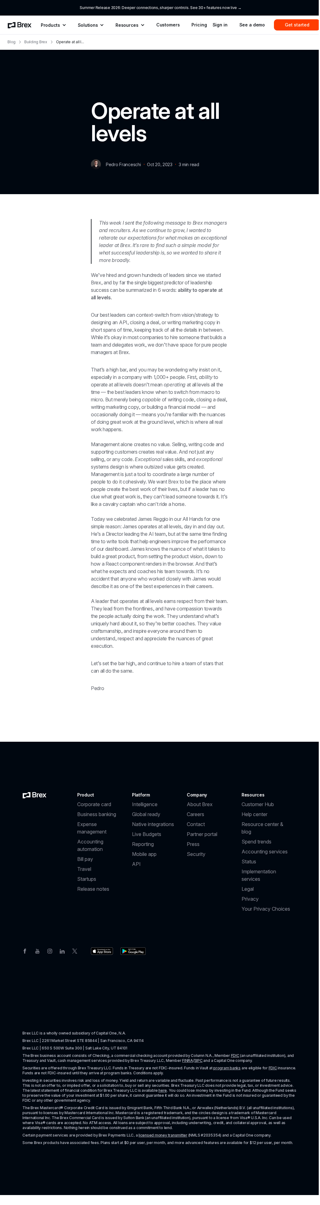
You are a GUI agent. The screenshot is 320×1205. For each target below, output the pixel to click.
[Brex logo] (34, 795)
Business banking (96, 814)
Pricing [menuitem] (199, 24)
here (162, 1090)
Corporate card (94, 804)
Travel (84, 869)
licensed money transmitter (163, 1135)
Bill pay (85, 859)
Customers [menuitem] (168, 24)
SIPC (198, 1060)
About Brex (200, 804)
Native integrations (153, 824)
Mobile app (144, 854)
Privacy (250, 899)
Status (249, 861)
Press (193, 844)
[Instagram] (49, 950)
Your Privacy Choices (266, 909)
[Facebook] (24, 950)
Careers (195, 814)
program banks (227, 1068)
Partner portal (202, 834)
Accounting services (265, 851)
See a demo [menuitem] (252, 24)
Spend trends (256, 841)
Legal (248, 889)
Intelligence (145, 804)
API (136, 864)
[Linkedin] (62, 950)
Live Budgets (146, 834)
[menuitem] (19, 24)
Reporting (143, 844)
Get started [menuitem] (297, 24)
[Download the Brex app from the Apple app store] (102, 951)
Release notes (93, 889)
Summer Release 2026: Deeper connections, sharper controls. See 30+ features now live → (160, 7)
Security (196, 854)
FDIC (235, 1055)
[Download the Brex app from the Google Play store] (133, 951)
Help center (254, 814)
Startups (86, 879)
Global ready (146, 814)
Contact (196, 824)
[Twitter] (74, 950)
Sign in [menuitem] (220, 24)
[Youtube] (37, 950)
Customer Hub (258, 804)
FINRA (187, 1060)
